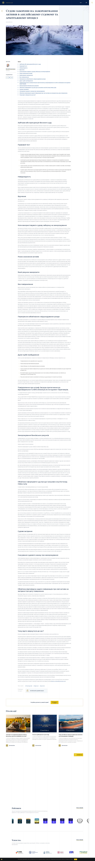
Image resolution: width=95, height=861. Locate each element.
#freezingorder (28, 685)
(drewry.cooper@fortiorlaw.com (58, 681)
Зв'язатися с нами (54, 702)
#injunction (42, 685)
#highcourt (36, 685)
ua (80, 2)
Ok (75, 859)
